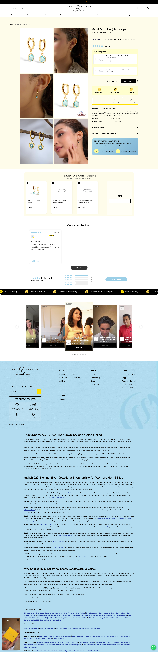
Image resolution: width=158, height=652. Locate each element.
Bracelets (76, 378)
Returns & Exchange (129, 381)
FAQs (92, 387)
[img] (36, 232)
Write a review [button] (116, 279)
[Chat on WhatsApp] (153, 647)
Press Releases (96, 384)
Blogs (93, 381)
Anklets (62, 381)
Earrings (62, 374)
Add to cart (119, 201)
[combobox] (28, 8)
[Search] (10, 8)
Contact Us (63, 399)
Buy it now (128, 81)
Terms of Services (128, 387)
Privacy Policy (127, 384)
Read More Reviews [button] (79, 268)
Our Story (94, 374)
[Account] (138, 8)
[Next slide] (130, 249)
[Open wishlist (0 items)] (143, 8)
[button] (98, 46)
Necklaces (63, 378)
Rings (75, 374)
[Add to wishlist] (137, 81)
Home (11, 25)
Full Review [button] (35, 261)
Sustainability (95, 378)
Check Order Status (129, 374)
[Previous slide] (27, 249)
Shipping (125, 378)
